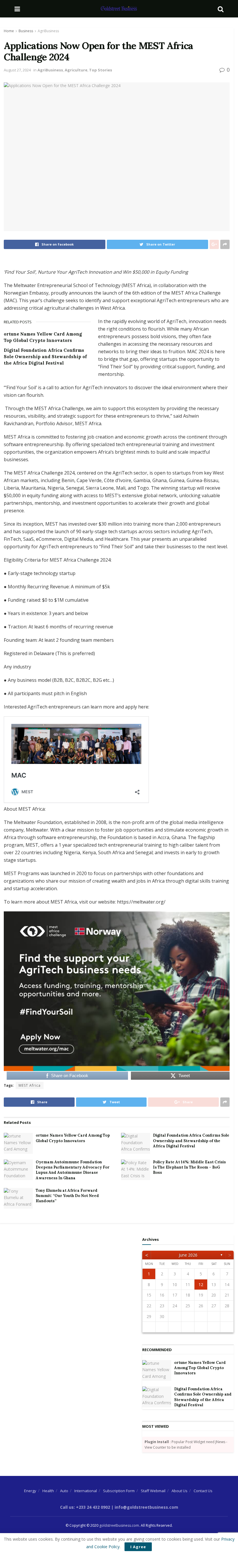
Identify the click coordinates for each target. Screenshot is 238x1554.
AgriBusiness (48, 30)
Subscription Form (119, 1490)
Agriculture (76, 70)
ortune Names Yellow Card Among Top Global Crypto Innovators (73, 1138)
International (85, 1490)
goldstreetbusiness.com (119, 1525)
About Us (179, 1490)
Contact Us (203, 1490)
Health (48, 1490)
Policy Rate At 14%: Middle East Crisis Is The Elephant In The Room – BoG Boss (189, 1167)
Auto (64, 1490)
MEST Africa (30, 1085)
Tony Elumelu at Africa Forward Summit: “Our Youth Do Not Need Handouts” (67, 1195)
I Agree (138, 1546)
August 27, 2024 (17, 70)
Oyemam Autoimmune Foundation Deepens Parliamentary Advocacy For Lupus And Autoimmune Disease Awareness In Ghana (72, 1170)
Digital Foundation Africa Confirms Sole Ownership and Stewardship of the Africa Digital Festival (45, 356)
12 (201, 1284)
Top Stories (100, 70)
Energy (30, 1490)
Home (9, 30)
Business (26, 30)
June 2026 (188, 1255)
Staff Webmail (153, 1490)
